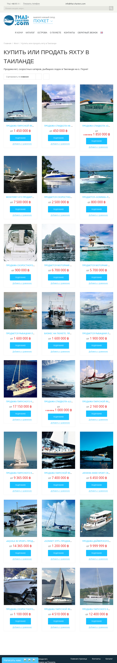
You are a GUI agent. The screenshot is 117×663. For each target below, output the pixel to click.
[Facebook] (103, 4)
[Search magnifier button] (111, 8)
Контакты (69, 33)
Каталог (30, 33)
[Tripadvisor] (94, 4)
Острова (42, 33)
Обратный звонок (88, 33)
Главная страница (79, 658)
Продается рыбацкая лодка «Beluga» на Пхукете (34, 333)
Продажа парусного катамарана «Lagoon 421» (33, 401)
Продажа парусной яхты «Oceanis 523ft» (68, 472)
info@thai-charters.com (75, 3)
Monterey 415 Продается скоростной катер (31, 197)
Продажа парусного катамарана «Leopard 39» (32, 472)
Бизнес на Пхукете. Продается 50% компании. (71, 333)
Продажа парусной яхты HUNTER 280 (27, 125)
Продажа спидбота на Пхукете (62, 125)
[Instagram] (107, 4)
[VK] (111, 4)
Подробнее (20, 138)
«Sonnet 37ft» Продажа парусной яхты (67, 541)
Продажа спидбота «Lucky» (60, 401)
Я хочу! (19, 33)
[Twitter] (98, 4)
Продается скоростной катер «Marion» (67, 197)
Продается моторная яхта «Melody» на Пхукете (72, 265)
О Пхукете (55, 33)
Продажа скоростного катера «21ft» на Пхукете (34, 609)
